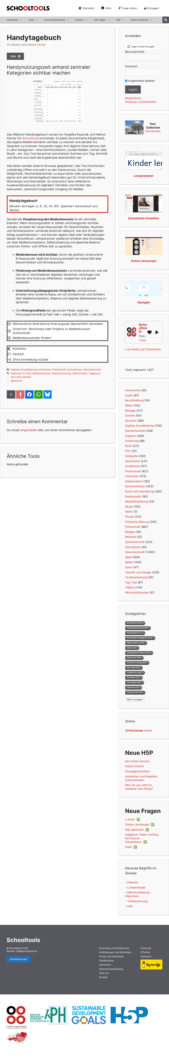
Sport (128, 567)
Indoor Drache (134, 766)
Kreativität (134, 623)
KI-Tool (27, 373)
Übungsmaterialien (138, 653)
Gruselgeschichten (137, 771)
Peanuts (132, 882)
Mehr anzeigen (135, 699)
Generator (134, 658)
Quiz (131, 648)
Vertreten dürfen (21, 377)
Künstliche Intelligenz (139, 638)
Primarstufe (59, 369)
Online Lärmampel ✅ (139, 824)
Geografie (131, 456)
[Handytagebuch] (57, 204)
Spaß (128, 557)
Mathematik (133, 496)
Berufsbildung (134, 400)
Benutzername (134, 51)
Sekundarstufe (92, 369)
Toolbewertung (137, 901)
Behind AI (16, 380)
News (129, 511)
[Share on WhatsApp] (38, 394)
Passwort (131, 66)
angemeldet (29, 430)
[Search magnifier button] (165, 20)
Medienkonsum (42, 373)
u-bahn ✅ (132, 819)
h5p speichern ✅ (137, 829)
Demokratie (153, 131)
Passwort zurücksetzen (140, 101)
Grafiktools (132, 466)
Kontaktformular (18, 959)
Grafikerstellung (136, 663)
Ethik (128, 446)
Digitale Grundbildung (24, 369)
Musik (129, 506)
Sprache (133, 687)
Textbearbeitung (136, 577)
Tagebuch (95, 373)
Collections (12, 20)
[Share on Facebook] (29, 394)
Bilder (129, 405)
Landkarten (134, 673)
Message (133, 668)
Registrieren (133, 98)
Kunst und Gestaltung (139, 491)
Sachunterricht (134, 542)
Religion (130, 532)
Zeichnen (133, 677)
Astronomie (132, 390)
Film (128, 451)
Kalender (16, 373)
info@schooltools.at (26, 951)
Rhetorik (130, 537)
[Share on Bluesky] (47, 394)
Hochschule (133, 471)
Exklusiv (79, 20)
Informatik (44, 369)
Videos (129, 587)
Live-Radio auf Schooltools (143, 349)
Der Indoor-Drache (137, 761)
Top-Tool (131, 582)
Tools (31, 20)
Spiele (129, 562)
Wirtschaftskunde (137, 592)
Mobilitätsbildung (136, 501)
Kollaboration (133, 481)
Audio (129, 395)
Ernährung (132, 441)
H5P (118, 20)
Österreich (143, 340)
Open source (135, 643)
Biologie (130, 410)
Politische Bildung (137, 521)
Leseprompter (136, 887)
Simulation (134, 633)
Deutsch (130, 420)
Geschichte (132, 461)
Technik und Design (138, 572)
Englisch (130, 436)
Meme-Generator (140, 20)
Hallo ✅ (131, 847)
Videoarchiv (134, 692)
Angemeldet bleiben (141, 80)
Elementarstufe (135, 430)
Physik (129, 516)
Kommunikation (135, 486)
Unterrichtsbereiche (54, 20)
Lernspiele (134, 682)
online (138, 730)
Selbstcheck (79, 373)
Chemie (130, 415)
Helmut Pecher (37, 44)
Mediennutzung (61, 373)
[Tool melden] (20, 394)
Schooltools (75, 369)
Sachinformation (137, 628)
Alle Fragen (100, 20)
